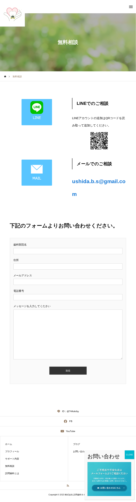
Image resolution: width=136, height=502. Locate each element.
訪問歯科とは (12, 473)
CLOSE (129, 455)
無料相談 (9, 466)
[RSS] (68, 485)
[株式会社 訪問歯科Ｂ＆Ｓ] (12, 14)
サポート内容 (12, 459)
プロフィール (12, 451)
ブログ (76, 444)
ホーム (8, 444)
